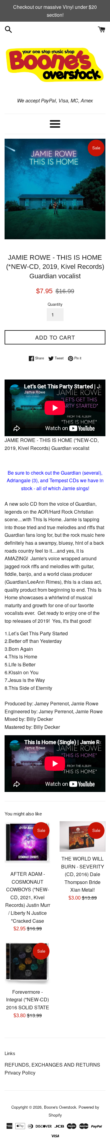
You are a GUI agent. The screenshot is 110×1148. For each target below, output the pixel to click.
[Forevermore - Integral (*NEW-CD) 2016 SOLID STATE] (27, 963)
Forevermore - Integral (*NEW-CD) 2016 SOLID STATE (27, 999)
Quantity (55, 304)
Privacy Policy (20, 1072)
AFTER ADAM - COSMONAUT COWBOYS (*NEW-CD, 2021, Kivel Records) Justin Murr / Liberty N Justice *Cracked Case (27, 897)
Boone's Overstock (60, 1107)
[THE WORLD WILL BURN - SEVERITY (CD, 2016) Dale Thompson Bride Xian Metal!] (82, 836)
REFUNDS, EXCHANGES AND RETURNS (52, 1064)
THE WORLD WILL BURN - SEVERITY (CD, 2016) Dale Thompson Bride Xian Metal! (82, 874)
